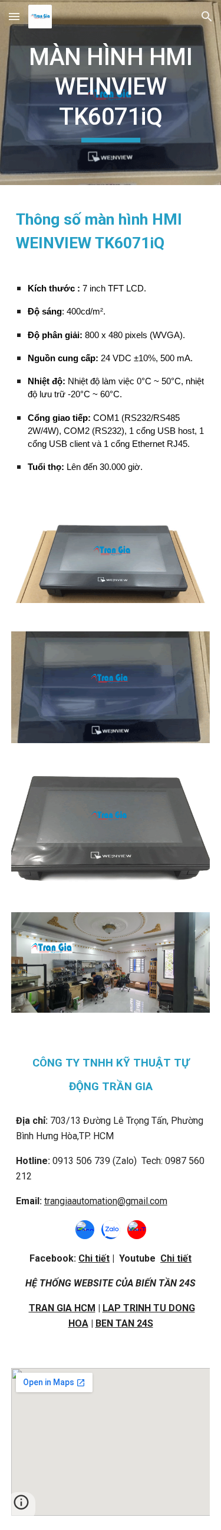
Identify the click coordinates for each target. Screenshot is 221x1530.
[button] (14, 16)
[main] (110, 92)
